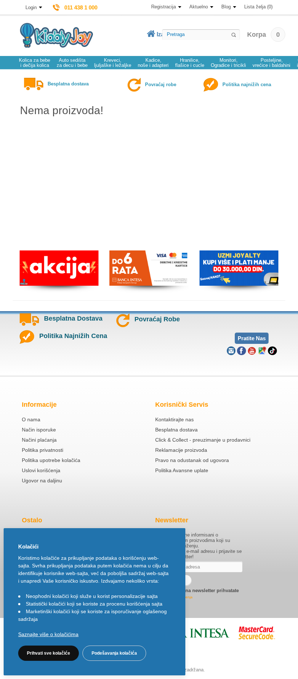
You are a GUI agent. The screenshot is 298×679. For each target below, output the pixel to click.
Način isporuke (39, 430)
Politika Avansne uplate (181, 470)
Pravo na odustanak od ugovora (192, 460)
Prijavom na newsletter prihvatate (201, 590)
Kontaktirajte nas (174, 419)
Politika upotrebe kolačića (51, 460)
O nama (31, 419)
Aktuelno (198, 6)
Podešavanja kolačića (114, 653)
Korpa (263, 34)
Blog (226, 6)
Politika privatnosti (42, 450)
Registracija (163, 6)
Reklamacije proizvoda (181, 450)
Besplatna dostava (176, 430)
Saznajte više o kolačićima (48, 634)
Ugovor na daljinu (42, 480)
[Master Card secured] (256, 632)
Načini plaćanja (39, 440)
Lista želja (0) (258, 6)
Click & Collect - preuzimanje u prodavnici (202, 440)
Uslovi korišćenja (41, 470)
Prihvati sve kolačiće (48, 653)
